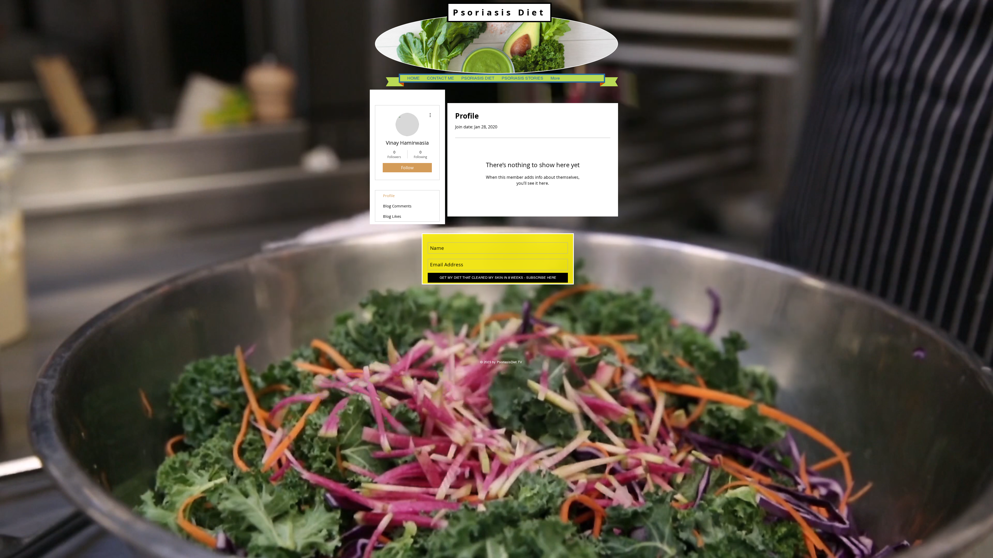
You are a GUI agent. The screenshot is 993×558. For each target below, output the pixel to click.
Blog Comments (397, 205)
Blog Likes (392, 216)
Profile (389, 195)
